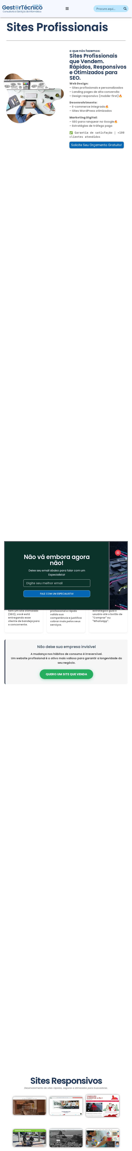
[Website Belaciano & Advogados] (29, 1106)
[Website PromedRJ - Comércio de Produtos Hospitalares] (66, 1106)
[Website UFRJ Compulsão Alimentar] (102, 1106)
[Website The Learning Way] (102, 1138)
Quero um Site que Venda (66, 674)
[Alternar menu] (67, 8)
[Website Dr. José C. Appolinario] (66, 1138)
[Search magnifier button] (125, 8)
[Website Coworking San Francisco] (29, 1138)
